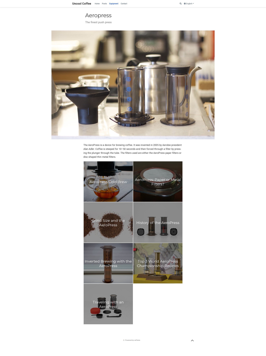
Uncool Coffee (81, 3)
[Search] (181, 3)
